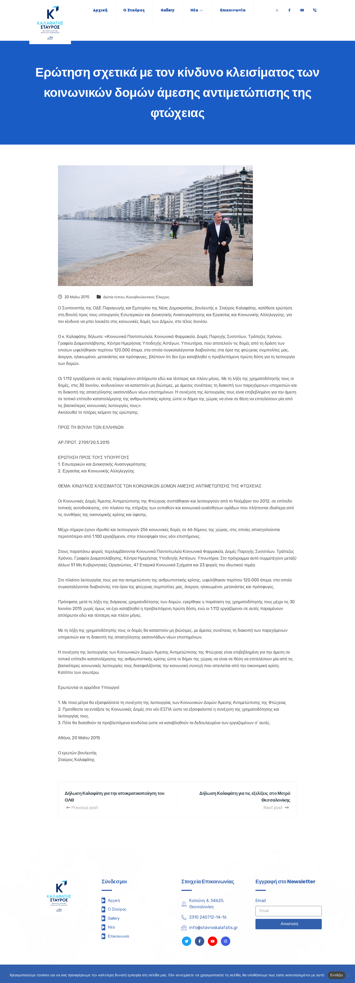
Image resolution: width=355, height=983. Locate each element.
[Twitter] (277, 9)
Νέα (194, 10)
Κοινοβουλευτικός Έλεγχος (147, 297)
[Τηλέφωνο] (314, 9)
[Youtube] (302, 9)
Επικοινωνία (233, 10)
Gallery (168, 10)
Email (260, 900)
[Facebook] (289, 9)
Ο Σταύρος (134, 10)
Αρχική (100, 10)
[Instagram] (225, 941)
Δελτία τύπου (113, 297)
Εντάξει (336, 975)
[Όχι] (348, 975)
